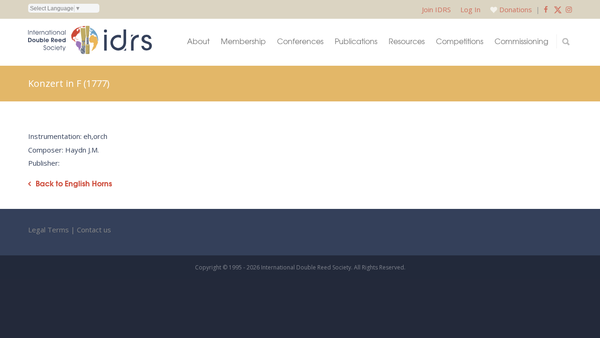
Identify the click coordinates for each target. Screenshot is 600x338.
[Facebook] (546, 9)
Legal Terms (48, 229)
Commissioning (521, 41)
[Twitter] (558, 9)
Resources (407, 41)
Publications (356, 41)
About (198, 41)
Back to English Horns (74, 183)
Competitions (459, 41)
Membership (243, 41)
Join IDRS (436, 9)
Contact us (94, 229)
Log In (470, 9)
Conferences (300, 41)
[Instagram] (569, 9)
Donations (515, 9)
